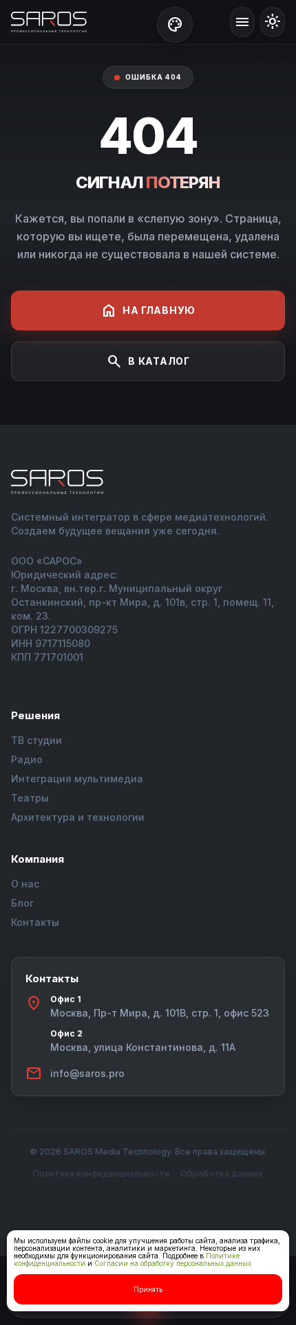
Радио (27, 759)
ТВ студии (36, 740)
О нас (25, 884)
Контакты (35, 922)
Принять (148, 1289)
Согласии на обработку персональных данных (172, 1263)
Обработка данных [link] (221, 1173)
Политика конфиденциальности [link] (101, 1173)
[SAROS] (49, 22)
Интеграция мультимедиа (77, 778)
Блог (22, 903)
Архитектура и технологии (78, 817)
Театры (30, 798)
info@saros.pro (87, 1073)
